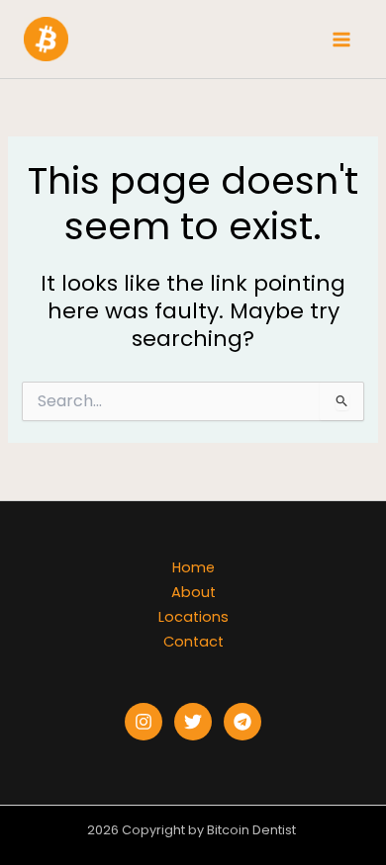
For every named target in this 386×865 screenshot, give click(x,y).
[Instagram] (143, 721)
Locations (193, 617)
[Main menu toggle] (341, 39)
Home (193, 567)
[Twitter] (193, 721)
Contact (193, 641)
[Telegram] (242, 721)
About (193, 592)
